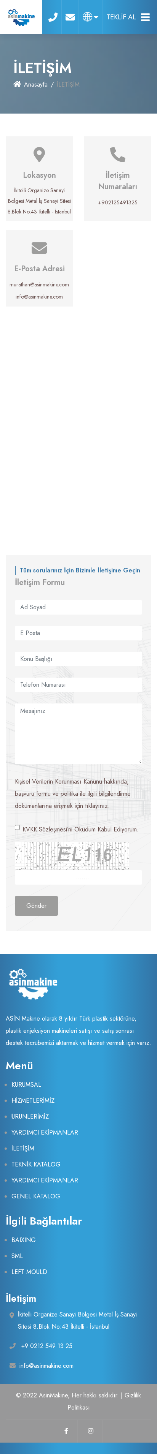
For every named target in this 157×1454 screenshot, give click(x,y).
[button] (91, 17)
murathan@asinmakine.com (39, 284)
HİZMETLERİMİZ (32, 1100)
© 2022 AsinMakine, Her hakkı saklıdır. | (70, 1395)
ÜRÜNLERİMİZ (30, 1116)
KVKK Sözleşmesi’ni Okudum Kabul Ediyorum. (80, 829)
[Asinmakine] (21, 17)
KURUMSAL (26, 1084)
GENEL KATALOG (35, 1196)
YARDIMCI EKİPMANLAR (44, 1132)
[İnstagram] (91, 1431)
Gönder (36, 905)
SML (17, 1256)
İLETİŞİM (22, 1148)
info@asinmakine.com (39, 296)
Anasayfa (36, 84)
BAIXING (23, 1240)
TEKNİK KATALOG (36, 1164)
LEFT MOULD (29, 1272)
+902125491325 (118, 202)
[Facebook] (66, 1431)
